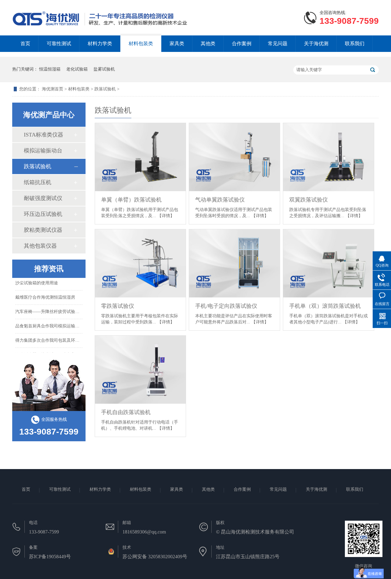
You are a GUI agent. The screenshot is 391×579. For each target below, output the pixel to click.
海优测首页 (53, 89)
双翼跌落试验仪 (308, 200)
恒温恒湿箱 (49, 69)
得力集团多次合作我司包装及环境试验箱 (53, 338)
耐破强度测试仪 (43, 198)
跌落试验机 (105, 89)
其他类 (208, 43)
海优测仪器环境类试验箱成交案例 (47, 352)
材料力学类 (100, 43)
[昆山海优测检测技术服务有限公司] (46, 28)
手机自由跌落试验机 (126, 412)
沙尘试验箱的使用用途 (36, 281)
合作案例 (241, 43)
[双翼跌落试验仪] (328, 157)
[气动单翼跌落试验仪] (234, 157)
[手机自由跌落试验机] (140, 370)
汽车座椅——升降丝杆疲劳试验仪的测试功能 (58, 309)
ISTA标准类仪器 (43, 135)
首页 (25, 43)
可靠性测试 (59, 43)
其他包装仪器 (40, 246)
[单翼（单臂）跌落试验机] (140, 157)
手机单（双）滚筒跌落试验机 (325, 306)
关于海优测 (316, 43)
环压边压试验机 (43, 214)
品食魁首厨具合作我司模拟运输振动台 (51, 324)
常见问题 (277, 43)
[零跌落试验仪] (140, 263)
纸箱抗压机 (37, 182)
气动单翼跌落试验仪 (220, 200)
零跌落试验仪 (117, 306)
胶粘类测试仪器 (43, 230)
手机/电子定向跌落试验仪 (226, 306)
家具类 (177, 43)
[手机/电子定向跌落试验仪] (234, 263)
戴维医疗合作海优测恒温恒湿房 (45, 295)
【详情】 (165, 215)
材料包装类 (141, 43)
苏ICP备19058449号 (50, 556)
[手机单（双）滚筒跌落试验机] (328, 263)
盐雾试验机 (104, 69)
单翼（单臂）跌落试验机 (131, 200)
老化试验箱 (77, 69)
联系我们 (354, 43)
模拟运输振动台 (43, 150)
